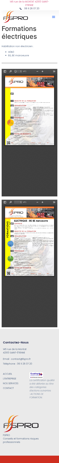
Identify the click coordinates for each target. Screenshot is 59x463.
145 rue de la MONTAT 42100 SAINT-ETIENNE (29, 3)
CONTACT (8, 388)
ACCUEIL (7, 374)
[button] (53, 16)
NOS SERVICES (10, 383)
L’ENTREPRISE (9, 378)
